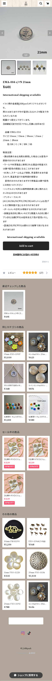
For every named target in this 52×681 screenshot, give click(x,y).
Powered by (23, 653)
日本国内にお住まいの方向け (26, 254)
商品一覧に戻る (26, 621)
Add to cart (26, 245)
